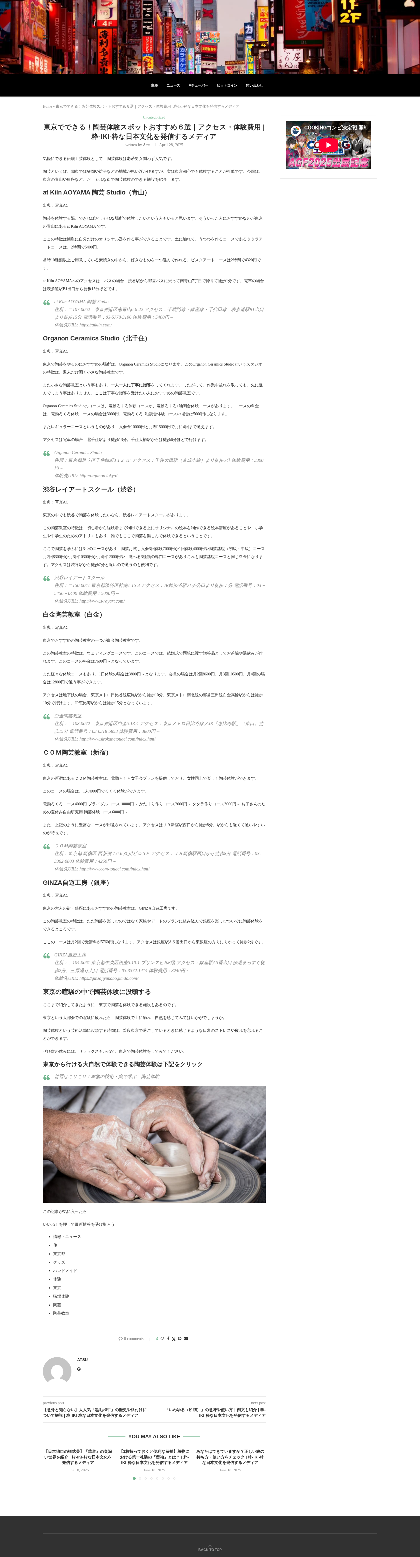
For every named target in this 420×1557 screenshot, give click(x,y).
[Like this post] (162, 1339)
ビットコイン (227, 85)
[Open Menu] (45, 37)
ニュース (173, 85)
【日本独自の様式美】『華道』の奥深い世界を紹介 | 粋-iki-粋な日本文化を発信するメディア (78, 1457)
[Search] (374, 37)
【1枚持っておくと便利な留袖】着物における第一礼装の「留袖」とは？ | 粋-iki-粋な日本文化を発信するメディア (154, 1457)
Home (47, 106)
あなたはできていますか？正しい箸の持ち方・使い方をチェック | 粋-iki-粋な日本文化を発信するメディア (231, 1457)
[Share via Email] (186, 1339)
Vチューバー (198, 85)
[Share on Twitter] (174, 1339)
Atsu (146, 145)
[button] (50, 1464)
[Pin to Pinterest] (179, 1339)
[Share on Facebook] (168, 1339)
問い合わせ (254, 85)
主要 (154, 85)
